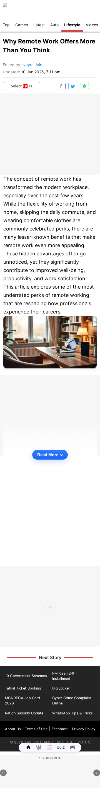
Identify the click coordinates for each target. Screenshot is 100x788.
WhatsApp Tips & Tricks (72, 713)
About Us (13, 729)
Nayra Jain (32, 64)
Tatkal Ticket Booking (23, 688)
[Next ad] (96, 772)
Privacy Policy (83, 729)
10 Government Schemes (26, 676)
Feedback (60, 729)
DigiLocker (61, 688)
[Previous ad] (3, 772)
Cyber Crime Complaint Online (71, 700)
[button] (21, 86)
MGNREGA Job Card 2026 (22, 700)
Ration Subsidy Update (24, 713)
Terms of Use (36, 729)
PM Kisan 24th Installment (64, 676)
